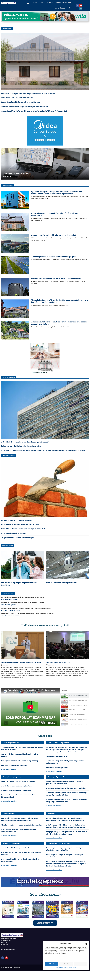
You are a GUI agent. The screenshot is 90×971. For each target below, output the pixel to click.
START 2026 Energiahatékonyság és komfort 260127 (78, 705)
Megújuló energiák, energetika (14, 777)
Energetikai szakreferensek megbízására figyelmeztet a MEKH (23, 529)
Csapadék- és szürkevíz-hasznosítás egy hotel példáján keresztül (21, 853)
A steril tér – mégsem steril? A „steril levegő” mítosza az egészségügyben (66, 762)
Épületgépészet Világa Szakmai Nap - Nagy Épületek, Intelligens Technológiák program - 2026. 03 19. (78, 700)
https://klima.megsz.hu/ (8, 605)
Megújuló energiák (8, 185)
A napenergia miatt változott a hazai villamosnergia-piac (53, 257)
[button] (86, 944)
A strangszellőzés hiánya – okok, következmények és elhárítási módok (20, 860)
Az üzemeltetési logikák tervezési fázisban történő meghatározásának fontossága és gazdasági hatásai (65, 819)
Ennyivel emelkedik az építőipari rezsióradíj (16, 520)
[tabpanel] (30, 707)
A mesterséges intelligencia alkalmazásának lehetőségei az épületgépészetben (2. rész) (66, 800)
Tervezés (51, 814)
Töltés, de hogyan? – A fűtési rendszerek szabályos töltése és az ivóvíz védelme (22, 748)
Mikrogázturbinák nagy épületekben (14, 765)
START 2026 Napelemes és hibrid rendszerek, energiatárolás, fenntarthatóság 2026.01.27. (78, 710)
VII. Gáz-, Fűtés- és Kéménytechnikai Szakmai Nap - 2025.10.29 (78, 724)
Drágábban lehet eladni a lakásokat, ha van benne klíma (21, 446)
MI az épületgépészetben (57, 777)
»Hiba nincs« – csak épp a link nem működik (17, 98)
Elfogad (51, 964)
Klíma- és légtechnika (9, 377)
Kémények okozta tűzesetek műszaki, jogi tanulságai (20, 761)
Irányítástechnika (9, 814)
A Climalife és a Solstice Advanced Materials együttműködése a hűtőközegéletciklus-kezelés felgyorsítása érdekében (43, 450)
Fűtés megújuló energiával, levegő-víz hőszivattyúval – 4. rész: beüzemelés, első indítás (66, 849)
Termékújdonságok (7, 545)
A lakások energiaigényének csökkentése (16, 790)
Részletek (80, 964)
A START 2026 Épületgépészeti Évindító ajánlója (78, 714)
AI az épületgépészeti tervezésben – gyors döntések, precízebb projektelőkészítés (65, 783)
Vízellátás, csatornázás (11, 843)
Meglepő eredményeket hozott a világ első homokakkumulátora (56, 278)
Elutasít (66, 964)
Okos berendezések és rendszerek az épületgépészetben (21, 825)
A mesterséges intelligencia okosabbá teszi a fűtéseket (66, 788)
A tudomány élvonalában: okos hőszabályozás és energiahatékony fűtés (18, 831)
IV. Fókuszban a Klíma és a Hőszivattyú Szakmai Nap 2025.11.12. (78, 719)
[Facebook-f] (77, 5)
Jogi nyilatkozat (72, 967)
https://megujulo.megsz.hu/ (9, 599)
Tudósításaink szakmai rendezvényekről (45, 625)
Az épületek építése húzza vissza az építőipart (17, 538)
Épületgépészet (7, 28)
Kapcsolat (4, 942)
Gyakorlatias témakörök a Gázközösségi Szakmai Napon (21, 662)
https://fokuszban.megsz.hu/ (10, 616)
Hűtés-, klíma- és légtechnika (58, 743)
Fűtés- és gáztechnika (11, 743)
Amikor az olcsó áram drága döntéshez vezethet (18, 781)
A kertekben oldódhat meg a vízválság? (15, 848)
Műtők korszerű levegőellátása (57, 767)
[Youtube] (80, 5)
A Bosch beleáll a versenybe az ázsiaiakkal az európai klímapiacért (25, 442)
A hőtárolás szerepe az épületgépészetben (16, 786)
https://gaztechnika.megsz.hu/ (10, 610)
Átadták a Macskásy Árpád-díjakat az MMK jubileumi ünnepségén (24, 106)
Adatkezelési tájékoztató (62, 967)
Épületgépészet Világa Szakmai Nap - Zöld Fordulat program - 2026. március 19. (78, 695)
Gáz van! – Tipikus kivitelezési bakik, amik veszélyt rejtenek (19, 755)
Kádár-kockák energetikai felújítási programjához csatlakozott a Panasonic (28, 94)
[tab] (74, 695)
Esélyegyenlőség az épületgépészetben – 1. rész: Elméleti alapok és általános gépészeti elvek (66, 833)
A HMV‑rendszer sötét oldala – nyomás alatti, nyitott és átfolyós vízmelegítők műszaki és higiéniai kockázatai (66, 826)
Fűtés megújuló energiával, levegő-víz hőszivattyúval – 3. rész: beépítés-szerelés (66, 856)
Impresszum (5, 944)
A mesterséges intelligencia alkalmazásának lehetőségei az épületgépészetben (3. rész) (66, 794)
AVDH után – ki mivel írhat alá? (15, 174)
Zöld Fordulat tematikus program (58, 662)
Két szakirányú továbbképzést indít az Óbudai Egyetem (20, 102)
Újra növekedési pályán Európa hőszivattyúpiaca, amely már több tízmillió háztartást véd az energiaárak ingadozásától (56, 192)
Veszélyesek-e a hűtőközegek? (57, 756)
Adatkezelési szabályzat (8, 938)
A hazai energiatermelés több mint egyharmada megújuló (53, 235)
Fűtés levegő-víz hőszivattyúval (59, 843)
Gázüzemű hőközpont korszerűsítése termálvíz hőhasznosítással (18, 796)
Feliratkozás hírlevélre (8, 949)
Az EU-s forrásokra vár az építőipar (13, 533)
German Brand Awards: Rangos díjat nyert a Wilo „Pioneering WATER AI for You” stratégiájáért (34, 111)
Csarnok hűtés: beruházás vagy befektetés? (61, 583)
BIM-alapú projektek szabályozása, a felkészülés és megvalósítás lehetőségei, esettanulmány (19, 819)
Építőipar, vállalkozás (9, 455)
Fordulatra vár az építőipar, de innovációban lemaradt (20, 524)
